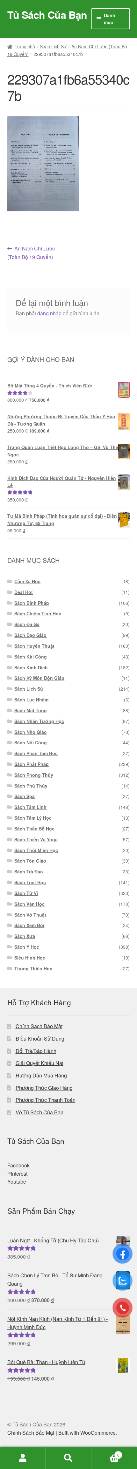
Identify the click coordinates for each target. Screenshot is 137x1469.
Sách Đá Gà (27, 624)
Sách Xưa (24, 936)
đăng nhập (49, 313)
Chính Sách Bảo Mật (39, 1026)
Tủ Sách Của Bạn (47, 14)
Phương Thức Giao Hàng (44, 1087)
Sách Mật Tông (30, 710)
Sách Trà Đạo (28, 871)
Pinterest (17, 1173)
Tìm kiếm (68, 1458)
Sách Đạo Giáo (30, 635)
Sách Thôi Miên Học (36, 850)
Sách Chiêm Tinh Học (37, 613)
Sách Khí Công (30, 656)
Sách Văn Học (29, 904)
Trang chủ (25, 46)
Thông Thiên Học (33, 968)
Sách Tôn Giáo (30, 860)
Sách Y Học (26, 947)
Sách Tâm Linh (30, 807)
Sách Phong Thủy (33, 775)
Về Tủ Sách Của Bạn (39, 1112)
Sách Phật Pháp (31, 764)
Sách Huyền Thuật (34, 646)
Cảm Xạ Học (27, 581)
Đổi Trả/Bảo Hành (36, 1051)
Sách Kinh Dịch (31, 667)
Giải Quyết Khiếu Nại (39, 1063)
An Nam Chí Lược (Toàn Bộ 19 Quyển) (31, 252)
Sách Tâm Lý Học (33, 818)
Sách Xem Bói (29, 925)
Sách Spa (24, 796)
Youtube (16, 1181)
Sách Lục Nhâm (31, 699)
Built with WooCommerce (87, 1432)
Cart (105, 1453)
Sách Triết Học (30, 882)
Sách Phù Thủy (30, 785)
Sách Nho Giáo (30, 732)
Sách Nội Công (30, 742)
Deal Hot (23, 592)
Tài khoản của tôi (23, 1458)
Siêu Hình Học (29, 957)
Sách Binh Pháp (31, 603)
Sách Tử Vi (26, 893)
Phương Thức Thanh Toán (46, 1099)
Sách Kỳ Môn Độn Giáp (39, 678)
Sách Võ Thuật (30, 915)
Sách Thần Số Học (34, 828)
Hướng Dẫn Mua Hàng (41, 1075)
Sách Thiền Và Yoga (36, 839)
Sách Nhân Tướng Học (39, 721)
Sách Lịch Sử (53, 46)
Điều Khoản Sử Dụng (40, 1038)
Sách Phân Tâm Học (36, 753)
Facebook (18, 1165)
